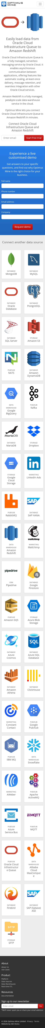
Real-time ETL (6, 986)
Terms (36, 1021)
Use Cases (5, 969)
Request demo (23, 226)
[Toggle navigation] (40, 4)
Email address (7, 201)
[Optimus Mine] (12, 4)
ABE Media (15, 1024)
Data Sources (6, 981)
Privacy (30, 1021)
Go (40, 1006)
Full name (5, 181)
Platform (4, 979)
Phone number (8, 191)
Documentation (7, 996)
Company (5, 212)
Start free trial (34, 137)
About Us (5, 967)
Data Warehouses (8, 984)
